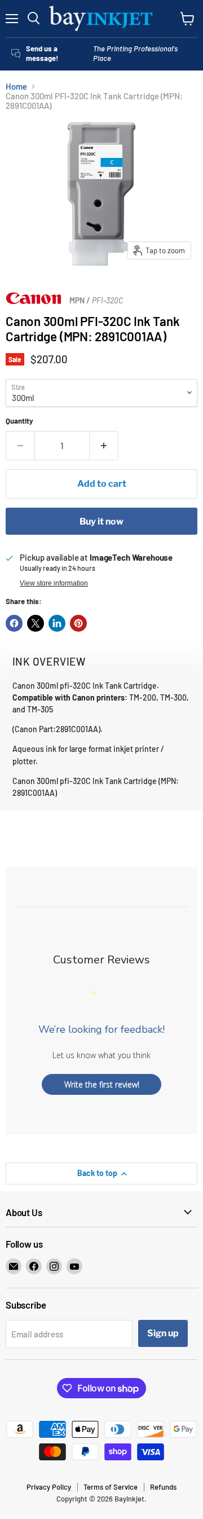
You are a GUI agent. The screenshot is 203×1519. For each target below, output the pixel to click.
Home (16, 86)
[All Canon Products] (34, 301)
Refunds (163, 1486)
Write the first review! (101, 1084)
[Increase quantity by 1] (104, 445)
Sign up (163, 1333)
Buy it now (101, 521)
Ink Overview (49, 661)
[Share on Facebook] (14, 623)
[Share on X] (35, 623)
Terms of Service (110, 1486)
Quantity (19, 421)
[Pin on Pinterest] (78, 623)
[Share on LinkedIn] (56, 623)
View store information (54, 583)
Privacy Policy (49, 1486)
